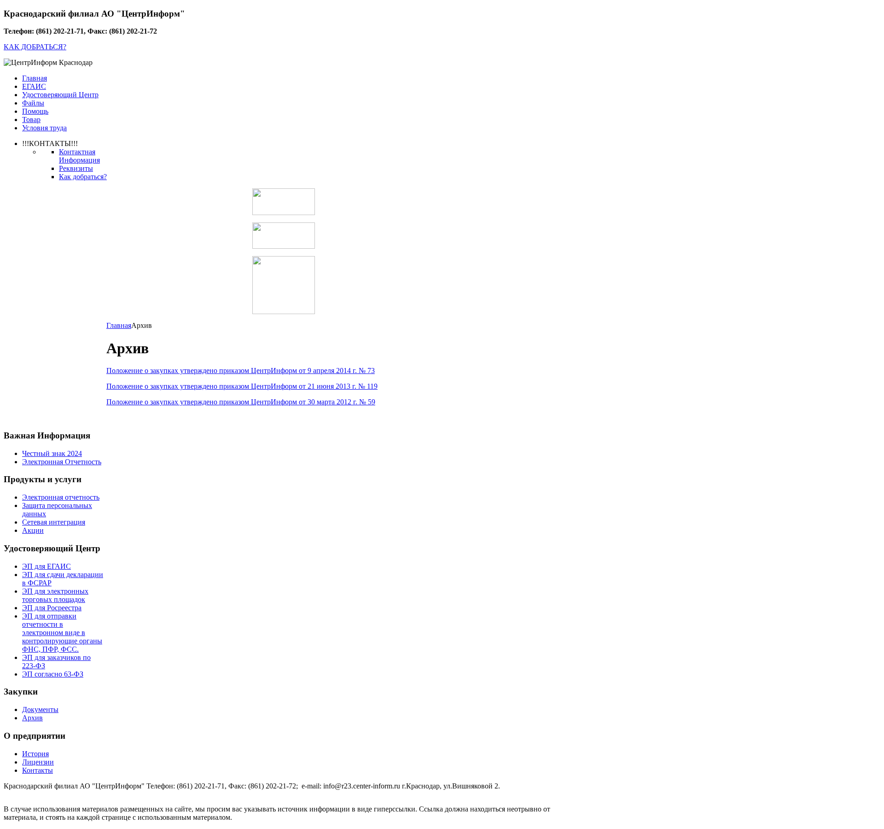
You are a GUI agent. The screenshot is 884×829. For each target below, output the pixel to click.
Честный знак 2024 (52, 453)
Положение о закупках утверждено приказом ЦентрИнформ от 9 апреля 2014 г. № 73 (240, 370)
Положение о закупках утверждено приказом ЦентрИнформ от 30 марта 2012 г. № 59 (240, 402)
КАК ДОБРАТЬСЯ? (35, 47)
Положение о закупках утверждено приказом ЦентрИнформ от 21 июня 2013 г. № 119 (242, 386)
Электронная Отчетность (61, 462)
